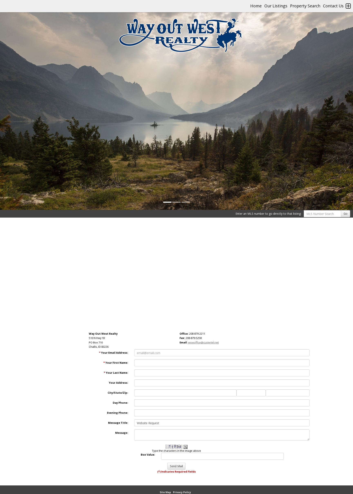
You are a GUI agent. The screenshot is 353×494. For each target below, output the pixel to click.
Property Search (305, 6)
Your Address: (118, 382)
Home (256, 6)
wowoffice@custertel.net (203, 342)
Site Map (165, 492)
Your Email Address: (113, 352)
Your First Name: (115, 362)
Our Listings (275, 6)
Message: (121, 433)
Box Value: (148, 454)
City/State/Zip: (118, 393)
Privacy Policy (182, 492)
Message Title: (118, 423)
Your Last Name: (116, 372)
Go (345, 214)
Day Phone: (120, 403)
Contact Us (333, 6)
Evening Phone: (117, 413)
